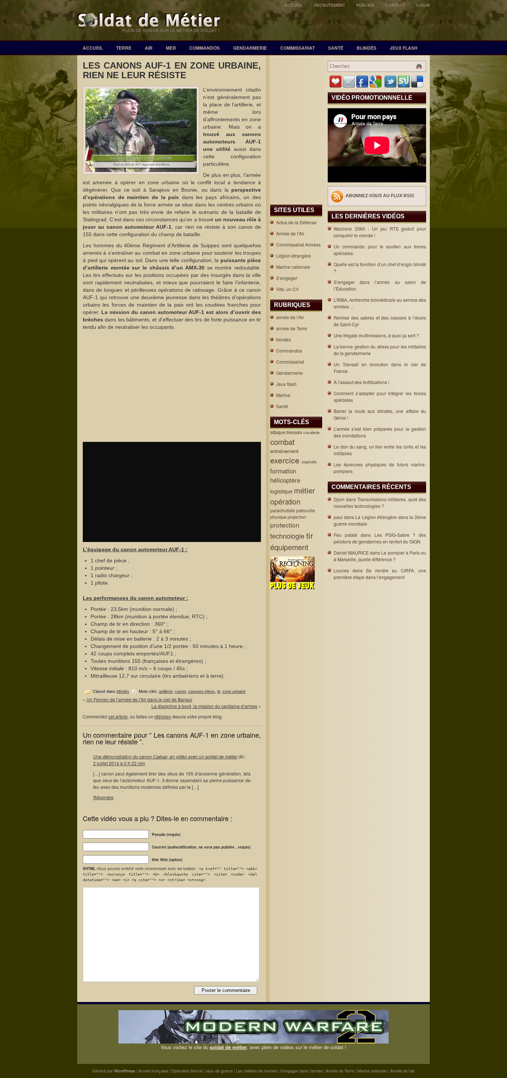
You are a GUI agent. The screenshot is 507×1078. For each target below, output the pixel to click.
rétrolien (162, 716)
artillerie (166, 691)
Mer (171, 47)
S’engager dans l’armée (301, 1071)
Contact (395, 5)
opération (286, 501)
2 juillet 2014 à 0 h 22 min (119, 763)
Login (423, 5)
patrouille (306, 510)
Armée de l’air (402, 1071)
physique (279, 517)
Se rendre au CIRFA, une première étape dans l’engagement (380, 573)
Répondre (103, 797)
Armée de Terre (340, 1071)
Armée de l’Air (290, 233)
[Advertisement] (172, 386)
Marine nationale (293, 267)
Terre (123, 47)
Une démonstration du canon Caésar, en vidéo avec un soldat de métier (165, 756)
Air (149, 47)
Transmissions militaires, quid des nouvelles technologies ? (380, 502)
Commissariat (297, 47)
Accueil (294, 5)
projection (297, 517)
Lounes (341, 570)
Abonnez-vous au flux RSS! (380, 195)
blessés (295, 432)
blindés (366, 47)
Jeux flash (404, 47)
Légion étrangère (293, 255)
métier (305, 490)
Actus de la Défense (296, 222)
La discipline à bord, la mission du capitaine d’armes (204, 706)
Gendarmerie (250, 47)
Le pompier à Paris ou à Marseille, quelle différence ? (380, 555)
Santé (335, 47)
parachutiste (283, 510)
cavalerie (312, 432)
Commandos (204, 47)
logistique (282, 491)
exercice (286, 460)
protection (285, 524)
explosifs (310, 461)
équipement (290, 547)
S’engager (286, 278)
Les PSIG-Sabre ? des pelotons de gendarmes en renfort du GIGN (380, 538)
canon (180, 691)
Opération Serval (186, 1071)
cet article (118, 716)
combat (283, 441)
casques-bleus (201, 691)
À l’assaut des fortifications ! (361, 382)
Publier (365, 5)
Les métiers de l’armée (256, 1071)
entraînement (285, 450)
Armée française (153, 1071)
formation (284, 470)
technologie (288, 535)
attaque (278, 432)
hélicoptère (286, 480)
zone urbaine (234, 691)
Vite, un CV (287, 289)
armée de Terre (291, 328)
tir (218, 691)
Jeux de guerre (219, 1071)
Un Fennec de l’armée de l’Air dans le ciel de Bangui (139, 699)
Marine (283, 395)
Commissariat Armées (298, 244)
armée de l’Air (290, 317)
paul (338, 517)
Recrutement (329, 5)
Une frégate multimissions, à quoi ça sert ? (376, 335)
